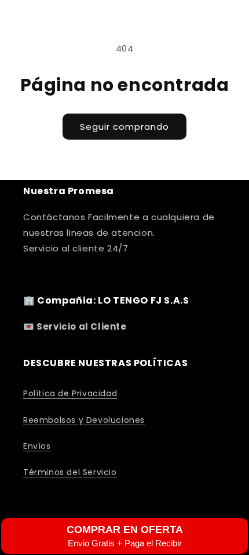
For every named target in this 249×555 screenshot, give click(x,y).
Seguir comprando (124, 127)
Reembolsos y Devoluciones (84, 420)
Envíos (37, 446)
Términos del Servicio (70, 472)
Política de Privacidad (70, 393)
